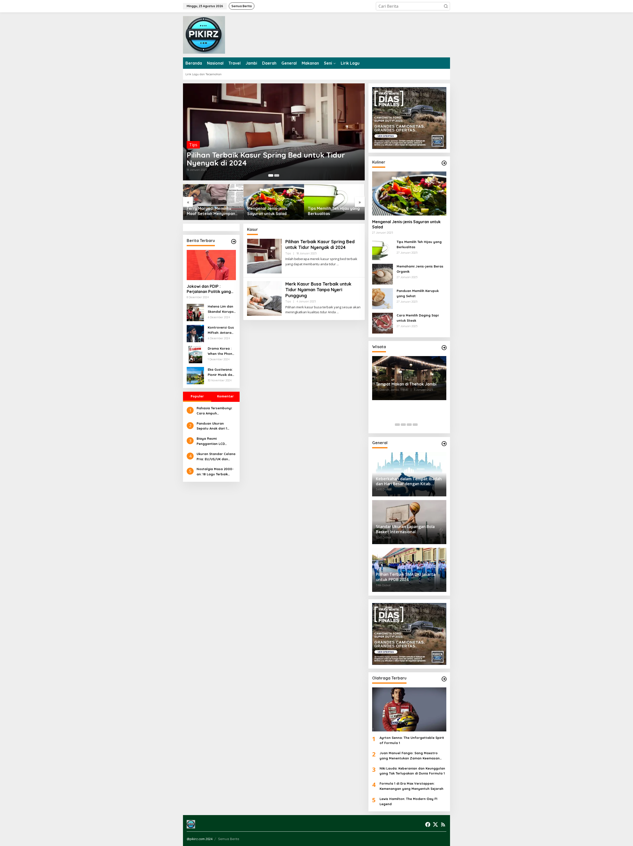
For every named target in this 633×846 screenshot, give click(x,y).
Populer (197, 396)
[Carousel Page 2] (276, 175)
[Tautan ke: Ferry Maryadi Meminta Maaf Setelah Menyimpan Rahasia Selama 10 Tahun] (213, 202)
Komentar (225, 396)
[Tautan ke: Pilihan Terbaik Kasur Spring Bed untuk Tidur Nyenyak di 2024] (274, 131)
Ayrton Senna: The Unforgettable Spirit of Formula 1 (412, 740)
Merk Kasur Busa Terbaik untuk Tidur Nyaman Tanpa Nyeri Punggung (318, 289)
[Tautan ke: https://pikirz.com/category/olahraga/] (444, 679)
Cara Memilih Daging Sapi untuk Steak (418, 317)
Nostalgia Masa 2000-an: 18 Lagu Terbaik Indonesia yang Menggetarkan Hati (215, 472)
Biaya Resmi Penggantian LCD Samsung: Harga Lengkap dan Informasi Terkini (216, 441)
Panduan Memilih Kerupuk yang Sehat (418, 293)
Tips (193, 144)
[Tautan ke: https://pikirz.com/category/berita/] (234, 241)
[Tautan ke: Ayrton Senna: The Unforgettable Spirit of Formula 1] (409, 709)
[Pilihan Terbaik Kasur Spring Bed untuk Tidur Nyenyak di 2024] (338, 264)
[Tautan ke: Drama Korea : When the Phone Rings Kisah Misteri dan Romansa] (195, 354)
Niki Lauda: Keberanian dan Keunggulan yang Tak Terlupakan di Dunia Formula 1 (412, 770)
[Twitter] (435, 824)
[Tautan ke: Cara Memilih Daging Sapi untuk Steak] (382, 322)
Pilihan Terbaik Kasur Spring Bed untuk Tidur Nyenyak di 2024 (266, 159)
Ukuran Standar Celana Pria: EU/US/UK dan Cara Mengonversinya (216, 457)
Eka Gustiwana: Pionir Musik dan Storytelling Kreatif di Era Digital (221, 372)
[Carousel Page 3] (409, 424)
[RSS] (443, 824)
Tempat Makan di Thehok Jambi (406, 384)
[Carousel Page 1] (397, 424)
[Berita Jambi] (204, 34)
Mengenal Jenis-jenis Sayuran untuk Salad (267, 211)
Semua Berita (228, 839)
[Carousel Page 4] (415, 424)
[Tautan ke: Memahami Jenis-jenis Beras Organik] (382, 273)
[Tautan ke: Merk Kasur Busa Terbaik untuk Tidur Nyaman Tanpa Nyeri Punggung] (264, 298)
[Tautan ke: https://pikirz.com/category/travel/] (444, 348)
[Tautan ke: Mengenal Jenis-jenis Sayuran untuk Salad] (274, 202)
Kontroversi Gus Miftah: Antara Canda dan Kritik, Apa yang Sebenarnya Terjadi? (221, 330)
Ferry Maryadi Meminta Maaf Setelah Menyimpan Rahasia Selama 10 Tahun (211, 211)
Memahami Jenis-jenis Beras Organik (420, 268)
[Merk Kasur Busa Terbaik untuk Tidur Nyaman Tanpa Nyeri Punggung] (338, 312)
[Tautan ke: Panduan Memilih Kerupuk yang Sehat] (382, 298)
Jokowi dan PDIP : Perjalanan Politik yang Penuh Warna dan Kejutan (209, 289)
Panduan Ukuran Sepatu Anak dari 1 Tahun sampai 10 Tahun (216, 426)
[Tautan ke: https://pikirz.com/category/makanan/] (444, 163)
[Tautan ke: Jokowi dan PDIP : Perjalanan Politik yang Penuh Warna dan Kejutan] (211, 265)
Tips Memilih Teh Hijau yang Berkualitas (334, 211)
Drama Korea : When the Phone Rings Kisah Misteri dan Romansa (221, 351)
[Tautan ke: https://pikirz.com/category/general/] (444, 444)
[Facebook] (428, 824)
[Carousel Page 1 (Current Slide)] (270, 175)
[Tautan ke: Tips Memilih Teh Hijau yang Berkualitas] (334, 202)
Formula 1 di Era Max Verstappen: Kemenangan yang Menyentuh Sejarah (411, 786)
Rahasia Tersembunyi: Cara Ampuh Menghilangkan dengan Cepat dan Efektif (216, 411)
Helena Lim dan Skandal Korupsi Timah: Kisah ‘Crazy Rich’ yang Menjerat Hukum (221, 309)
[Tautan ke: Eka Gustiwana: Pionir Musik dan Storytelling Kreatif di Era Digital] (195, 375)
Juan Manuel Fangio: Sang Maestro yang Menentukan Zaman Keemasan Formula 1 (410, 756)
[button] (446, 6)
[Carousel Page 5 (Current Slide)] (421, 424)
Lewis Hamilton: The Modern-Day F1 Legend (408, 801)
